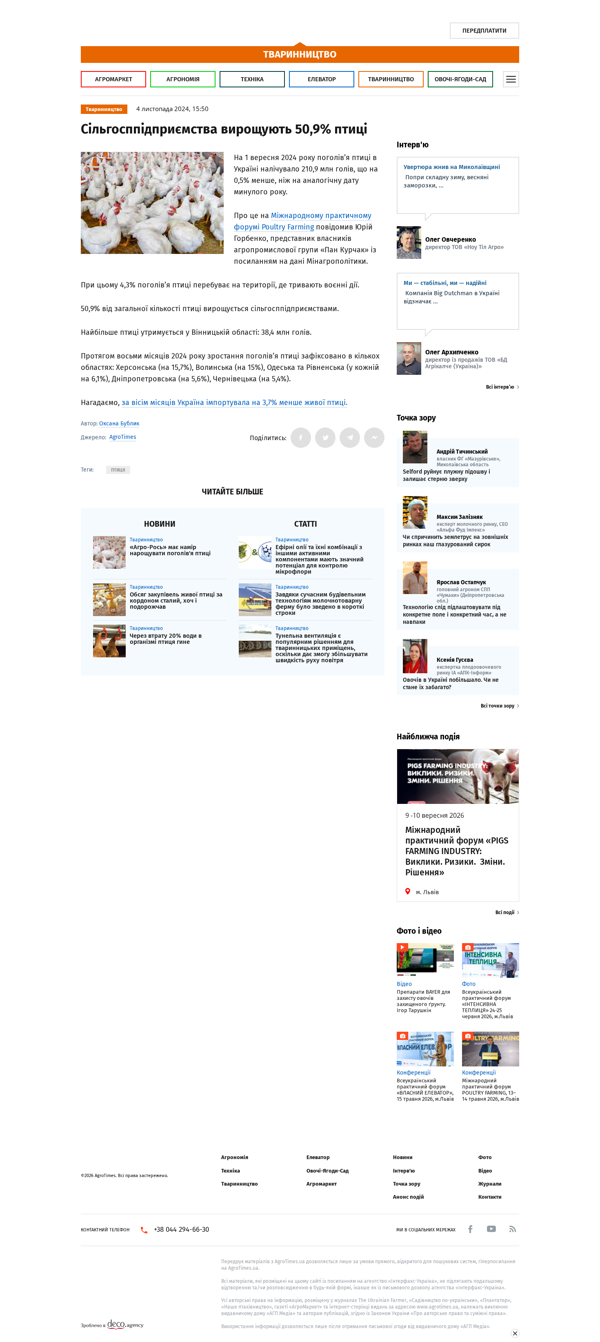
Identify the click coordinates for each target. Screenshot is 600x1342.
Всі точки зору (497, 705)
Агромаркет (113, 79)
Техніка (252, 79)
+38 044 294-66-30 (181, 1230)
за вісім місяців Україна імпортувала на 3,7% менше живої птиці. (234, 402)
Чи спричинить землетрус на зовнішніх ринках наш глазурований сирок (455, 541)
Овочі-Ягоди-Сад (460, 79)
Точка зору (406, 1184)
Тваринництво (391, 79)
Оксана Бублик (119, 423)
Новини (403, 1157)
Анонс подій (408, 1197)
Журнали (490, 1184)
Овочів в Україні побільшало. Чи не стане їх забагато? (451, 684)
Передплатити (484, 30)
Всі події (505, 912)
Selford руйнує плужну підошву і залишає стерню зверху (446, 475)
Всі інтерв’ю (500, 387)
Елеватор (322, 79)
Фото (485, 1157)
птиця (118, 470)
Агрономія (183, 79)
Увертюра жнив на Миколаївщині (452, 167)
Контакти (490, 1197)
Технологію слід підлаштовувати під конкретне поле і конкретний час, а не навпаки (455, 614)
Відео (485, 1171)
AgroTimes (122, 437)
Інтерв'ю (404, 1171)
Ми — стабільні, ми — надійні (445, 283)
